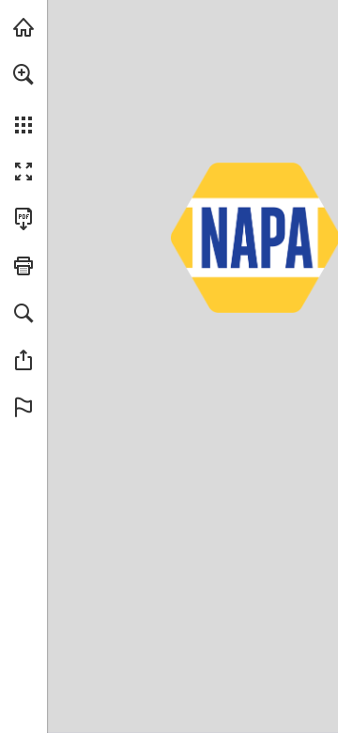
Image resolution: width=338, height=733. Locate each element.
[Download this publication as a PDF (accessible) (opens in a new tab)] (23, 218)
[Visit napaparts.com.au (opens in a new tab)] (23, 27)
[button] (23, 74)
